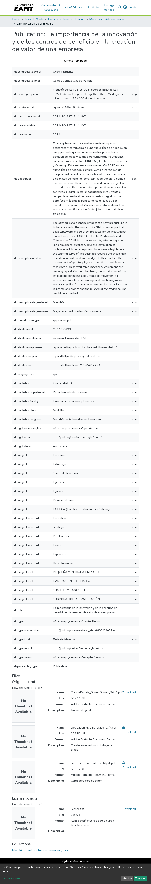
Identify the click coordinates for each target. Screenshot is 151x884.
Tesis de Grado (34, 19)
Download (129, 692)
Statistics (94, 8)
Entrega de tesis (109, 7)
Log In (132, 8)
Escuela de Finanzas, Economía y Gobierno (66, 19)
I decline (127, 878)
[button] (125, 7)
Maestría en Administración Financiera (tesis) (107, 19)
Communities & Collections (51, 7)
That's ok (140, 878)
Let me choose (11, 878)
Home (16, 19)
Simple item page (75, 61)
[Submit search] (119, 7)
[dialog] (75, 873)
